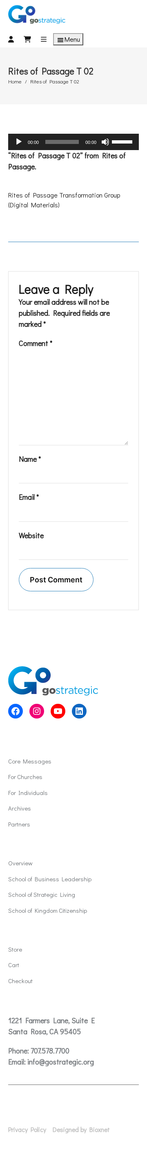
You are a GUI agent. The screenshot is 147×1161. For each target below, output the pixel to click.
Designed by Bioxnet (81, 1129)
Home (15, 81)
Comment (35, 343)
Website (31, 535)
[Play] (19, 142)
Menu (72, 39)
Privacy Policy (27, 1129)
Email (29, 497)
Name (30, 459)
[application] (73, 142)
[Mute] (105, 142)
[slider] (123, 141)
